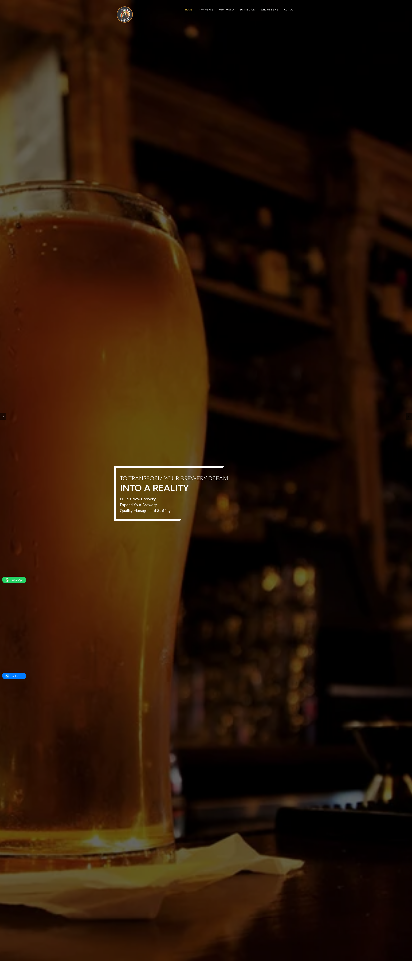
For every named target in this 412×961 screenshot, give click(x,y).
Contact (289, 9)
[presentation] (3, 416)
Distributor (247, 9)
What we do (226, 9)
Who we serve (269, 9)
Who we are (205, 9)
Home (188, 9)
